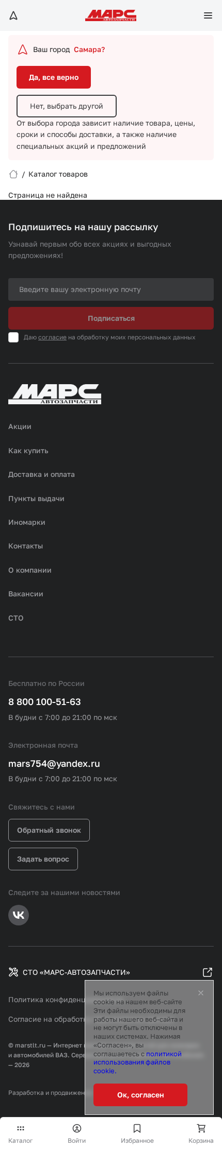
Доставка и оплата (41, 474)
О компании (30, 569)
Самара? (89, 49)
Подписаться (111, 318)
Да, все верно (53, 77)
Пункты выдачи (36, 498)
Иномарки (26, 522)
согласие (52, 337)
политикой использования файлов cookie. (137, 1062)
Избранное (137, 1140)
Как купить (28, 450)
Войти (77, 1140)
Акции (19, 426)
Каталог (20, 1140)
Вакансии (25, 593)
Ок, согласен (140, 1094)
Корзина (201, 1140)
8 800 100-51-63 (44, 701)
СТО (16, 617)
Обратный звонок (49, 830)
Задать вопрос (43, 858)
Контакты (25, 545)
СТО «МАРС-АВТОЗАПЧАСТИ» (76, 972)
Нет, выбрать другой (66, 105)
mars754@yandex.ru (54, 763)
